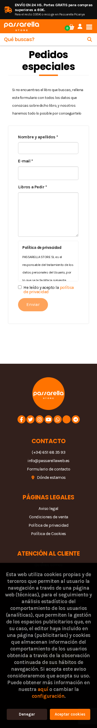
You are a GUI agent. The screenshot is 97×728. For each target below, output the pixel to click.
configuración (48, 696)
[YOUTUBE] (48, 419)
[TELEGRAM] (76, 419)
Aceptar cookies (70, 714)
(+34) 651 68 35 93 (48, 452)
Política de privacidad (48, 525)
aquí (43, 689)
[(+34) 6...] (58, 419)
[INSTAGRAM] (40, 419)
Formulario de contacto (48, 469)
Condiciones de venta (48, 516)
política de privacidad (48, 289)
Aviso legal (48, 508)
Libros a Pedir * (32, 186)
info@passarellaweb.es (48, 460)
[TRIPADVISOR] (67, 419)
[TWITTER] (30, 419)
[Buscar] (89, 39)
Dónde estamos (51, 477)
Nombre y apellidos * (38, 136)
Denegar (27, 714)
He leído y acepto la (48, 289)
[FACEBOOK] (22, 419)
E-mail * (25, 160)
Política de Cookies (48, 533)
